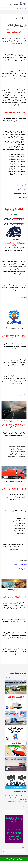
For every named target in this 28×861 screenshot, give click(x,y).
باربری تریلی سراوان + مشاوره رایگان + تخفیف (17, 801)
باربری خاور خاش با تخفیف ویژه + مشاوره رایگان (16, 797)
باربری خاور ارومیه (22, 799)
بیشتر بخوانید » (23, 661)
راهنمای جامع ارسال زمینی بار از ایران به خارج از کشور (15, 795)
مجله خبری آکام (23, 847)
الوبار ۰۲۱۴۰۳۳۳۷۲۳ (15, 3)
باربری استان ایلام (17, 25)
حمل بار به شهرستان (22, 29)
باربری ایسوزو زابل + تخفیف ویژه (19, 804)
